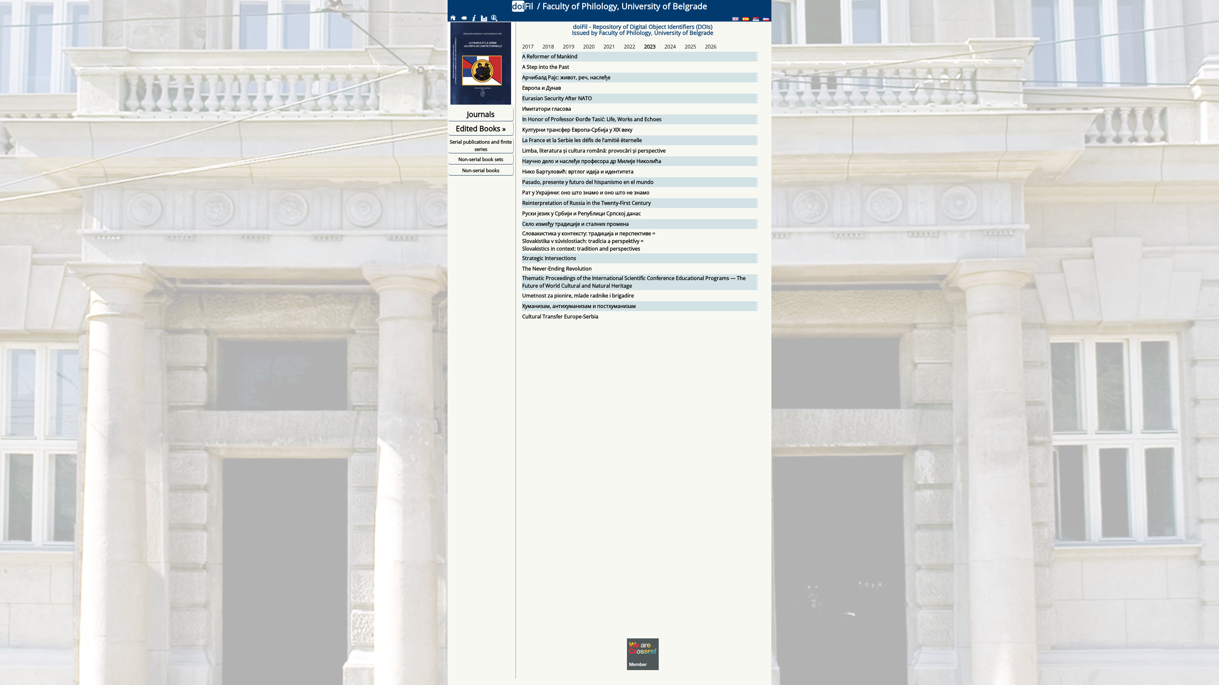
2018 (548, 46)
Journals (481, 114)
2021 (609, 46)
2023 (650, 46)
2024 (670, 46)
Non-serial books (480, 170)
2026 (710, 46)
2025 (690, 46)
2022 (629, 46)
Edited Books (481, 128)
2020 (589, 46)
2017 (528, 46)
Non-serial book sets (480, 159)
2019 (568, 46)
